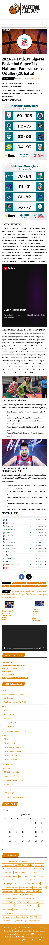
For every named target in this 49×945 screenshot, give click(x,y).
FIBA (4, 735)
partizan (42, 906)
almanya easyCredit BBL (12, 865)
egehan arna (41, 592)
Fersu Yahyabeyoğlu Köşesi (36, 583)
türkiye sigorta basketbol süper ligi (15, 917)
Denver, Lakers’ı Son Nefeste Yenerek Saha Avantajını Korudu (7, 615)
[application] (24, 638)
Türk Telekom (15, 586)
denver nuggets (20, 872)
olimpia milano (8, 906)
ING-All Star (8, 784)
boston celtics (8, 872)
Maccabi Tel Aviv (9, 902)
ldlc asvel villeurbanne (11, 898)
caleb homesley (30, 591)
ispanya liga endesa (34, 891)
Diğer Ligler (6, 768)
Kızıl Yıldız (27, 895)
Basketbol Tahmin (24, 869)
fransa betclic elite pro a (31, 884)
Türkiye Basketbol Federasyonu (15, 678)
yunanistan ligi (20, 921)
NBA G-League (10, 723)
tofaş (22, 594)
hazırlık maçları (26, 887)
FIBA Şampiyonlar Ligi (11, 884)
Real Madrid (7, 909)
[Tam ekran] (44, 648)
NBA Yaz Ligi (9, 727)
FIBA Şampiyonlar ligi (12, 751)
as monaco (40, 865)
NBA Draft (8, 718)
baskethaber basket (29, 78)
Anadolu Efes (28, 865)
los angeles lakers (28, 898)
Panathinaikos (32, 906)
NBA (4, 707)
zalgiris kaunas (34, 921)
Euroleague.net (8, 671)
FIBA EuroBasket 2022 (12, 755)
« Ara (4, 849)
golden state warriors (10, 887)
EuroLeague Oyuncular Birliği (15, 702)
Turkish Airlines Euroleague (13, 913)
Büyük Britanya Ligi (11, 772)
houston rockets (40, 887)
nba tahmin (28, 902)
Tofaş (39, 367)
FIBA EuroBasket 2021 (12, 760)
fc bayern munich (38, 876)
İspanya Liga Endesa (11, 776)
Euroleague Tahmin (10, 876)
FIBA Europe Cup (10, 743)
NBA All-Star (9, 714)
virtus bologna (8, 921)
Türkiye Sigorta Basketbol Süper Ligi (34, 586)
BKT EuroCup (7, 764)
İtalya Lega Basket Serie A (14, 780)
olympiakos (20, 906)
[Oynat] (5, 648)
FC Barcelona (24, 876)
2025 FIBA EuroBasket (11, 861)
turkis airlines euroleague (29, 909)
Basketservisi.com (9, 662)
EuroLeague (8, 698)
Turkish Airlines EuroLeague (13, 694)
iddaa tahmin (7, 891)
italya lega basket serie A (12, 895)
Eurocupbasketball (9, 668)
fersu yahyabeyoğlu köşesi (11, 594)
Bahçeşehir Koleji (19, 583)
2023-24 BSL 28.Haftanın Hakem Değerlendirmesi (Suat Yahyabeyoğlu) (38, 615)
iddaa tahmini (19, 891)
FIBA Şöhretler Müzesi (12, 747)
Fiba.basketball (8, 675)
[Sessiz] (40, 648)
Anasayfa (5, 690)
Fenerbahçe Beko (9, 880)
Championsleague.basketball (13, 665)
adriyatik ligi (26, 861)
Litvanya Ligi (9, 793)
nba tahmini (38, 902)
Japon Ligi (8, 788)
